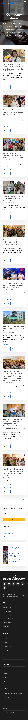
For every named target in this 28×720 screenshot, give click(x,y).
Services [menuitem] (5, 602)
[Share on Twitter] (4, 87)
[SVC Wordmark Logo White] (9, 2)
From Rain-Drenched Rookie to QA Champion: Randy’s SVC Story (13, 112)
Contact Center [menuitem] (7, 607)
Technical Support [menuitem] (7, 622)
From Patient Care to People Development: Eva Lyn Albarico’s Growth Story (14, 67)
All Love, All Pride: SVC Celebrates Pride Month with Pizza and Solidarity (13, 155)
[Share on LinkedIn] (8, 87)
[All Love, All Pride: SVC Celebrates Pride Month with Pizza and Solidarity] (14, 144)
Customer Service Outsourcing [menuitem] (11, 619)
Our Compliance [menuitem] (7, 650)
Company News (8, 533)
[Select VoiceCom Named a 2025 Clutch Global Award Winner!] (14, 317)
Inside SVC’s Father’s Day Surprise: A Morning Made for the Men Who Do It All (13, 285)
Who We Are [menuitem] (6, 638)
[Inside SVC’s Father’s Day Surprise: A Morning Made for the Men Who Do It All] (14, 274)
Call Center (6, 537)
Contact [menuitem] (5, 688)
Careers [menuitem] (5, 653)
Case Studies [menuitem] (6, 670)
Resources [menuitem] (6, 664)
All (3, 530)
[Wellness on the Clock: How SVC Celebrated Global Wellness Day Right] (14, 231)
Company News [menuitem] (7, 673)
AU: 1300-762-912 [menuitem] (7, 697)
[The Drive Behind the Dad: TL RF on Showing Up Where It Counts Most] (14, 187)
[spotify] (4, 588)
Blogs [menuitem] (4, 677)
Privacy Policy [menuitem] (23, 596)
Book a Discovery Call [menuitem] (8, 712)
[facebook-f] (4, 584)
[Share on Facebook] (12, 87)
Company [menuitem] (5, 633)
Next (23, 500)
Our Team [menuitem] (5, 642)
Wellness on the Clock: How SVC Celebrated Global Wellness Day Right (14, 242)
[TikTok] (23, 584)
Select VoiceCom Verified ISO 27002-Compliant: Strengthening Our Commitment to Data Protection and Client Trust (14, 423)
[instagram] (13, 584)
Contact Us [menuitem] (5, 708)
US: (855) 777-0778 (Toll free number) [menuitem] (12, 693)
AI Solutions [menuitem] (6, 626)
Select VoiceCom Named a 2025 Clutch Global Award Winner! (13, 328)
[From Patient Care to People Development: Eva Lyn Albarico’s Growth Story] (14, 55)
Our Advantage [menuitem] (7, 646)
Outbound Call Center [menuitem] (8, 611)
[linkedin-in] (9, 584)
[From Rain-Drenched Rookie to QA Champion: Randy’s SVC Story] (14, 101)
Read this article (7, 82)
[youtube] (18, 584)
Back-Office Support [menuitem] (8, 615)
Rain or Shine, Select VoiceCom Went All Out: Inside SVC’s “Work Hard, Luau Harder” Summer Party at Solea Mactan (13, 376)
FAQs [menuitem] (4, 681)
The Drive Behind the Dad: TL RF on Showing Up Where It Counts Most (13, 199)
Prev (5, 500)
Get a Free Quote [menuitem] (7, 704)
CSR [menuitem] (4, 657)
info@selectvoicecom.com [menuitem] (10, 701)
